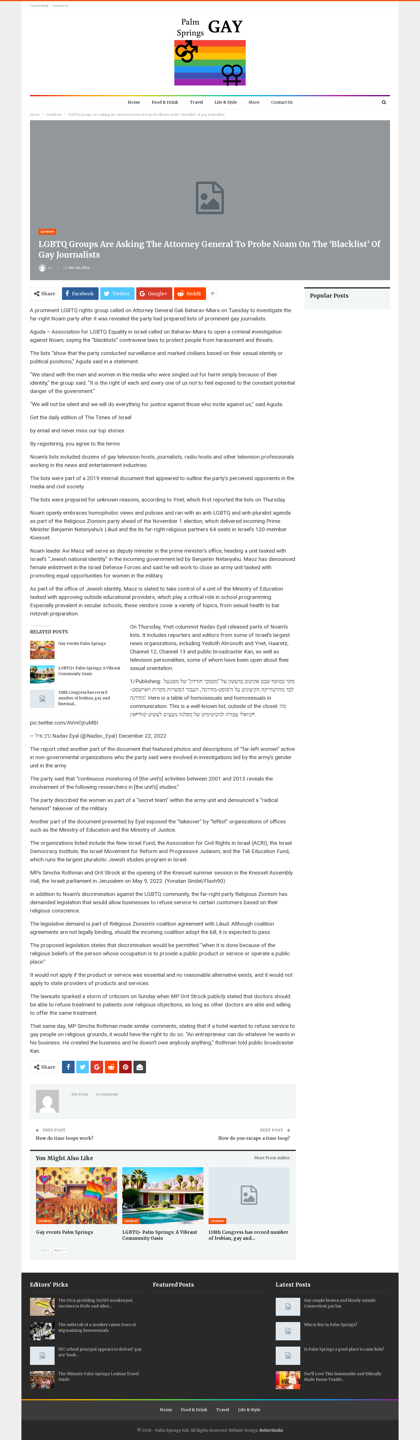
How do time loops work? (64, 1138)
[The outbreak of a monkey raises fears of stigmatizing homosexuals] (42, 1331)
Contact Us (61, 6)
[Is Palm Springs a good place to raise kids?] (288, 1356)
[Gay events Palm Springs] (42, 650)
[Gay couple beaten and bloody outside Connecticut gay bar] (288, 1307)
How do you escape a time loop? (254, 1138)
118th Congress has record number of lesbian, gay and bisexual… (84, 698)
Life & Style (226, 102)
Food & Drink (39, 6)
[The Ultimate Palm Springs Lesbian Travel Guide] (42, 1380)
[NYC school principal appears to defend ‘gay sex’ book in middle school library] (42, 1356)
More (254, 102)
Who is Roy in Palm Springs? (330, 1324)
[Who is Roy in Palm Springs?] (288, 1331)
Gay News (47, 231)
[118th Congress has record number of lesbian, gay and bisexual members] (42, 699)
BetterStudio (271, 1430)
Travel (196, 102)
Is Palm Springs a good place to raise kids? (344, 1349)
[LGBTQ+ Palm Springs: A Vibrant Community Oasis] (42, 674)
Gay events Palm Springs (82, 643)
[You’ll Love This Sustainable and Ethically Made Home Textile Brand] (288, 1380)
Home (134, 102)
